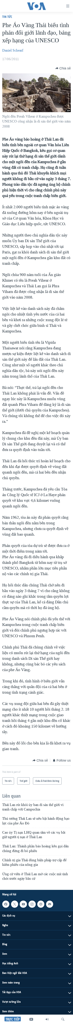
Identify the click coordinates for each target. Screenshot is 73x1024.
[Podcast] (40, 904)
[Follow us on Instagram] (32, 904)
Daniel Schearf (12, 50)
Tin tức (7, 16)
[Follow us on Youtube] (23, 904)
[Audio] (47, 1019)
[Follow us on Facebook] (5, 904)
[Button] (63, 68)
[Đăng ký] (49, 904)
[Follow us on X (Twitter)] (14, 904)
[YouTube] (31, 1019)
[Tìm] (63, 1019)
